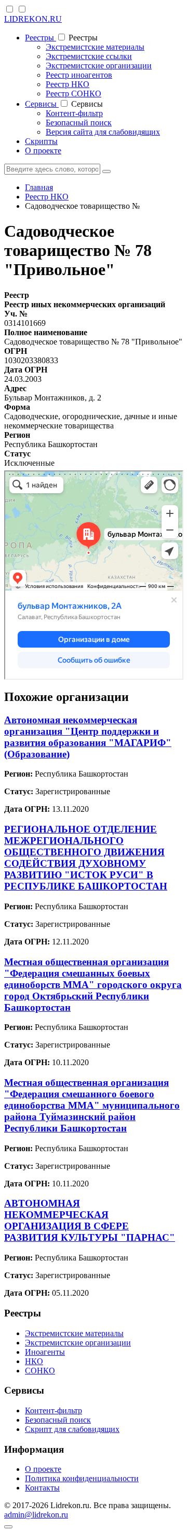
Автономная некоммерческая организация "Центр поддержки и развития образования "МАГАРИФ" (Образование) (87, 737)
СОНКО (40, 1370)
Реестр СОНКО (73, 93)
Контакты (42, 1487)
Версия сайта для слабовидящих (103, 131)
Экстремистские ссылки (89, 56)
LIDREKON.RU (33, 19)
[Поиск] (106, 171)
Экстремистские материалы (95, 46)
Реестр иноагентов (79, 74)
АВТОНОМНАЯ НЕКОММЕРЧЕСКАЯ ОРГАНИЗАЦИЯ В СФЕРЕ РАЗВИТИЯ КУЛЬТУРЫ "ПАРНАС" (89, 1220)
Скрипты (41, 141)
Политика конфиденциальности (82, 1478)
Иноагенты (45, 1352)
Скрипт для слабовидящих (72, 1429)
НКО (34, 1361)
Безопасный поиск (79, 122)
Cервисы (42, 103)
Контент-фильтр (74, 113)
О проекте (43, 150)
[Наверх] (8, 1526)
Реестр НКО (67, 84)
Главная (39, 187)
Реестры (40, 37)
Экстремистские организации (99, 65)
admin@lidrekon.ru (36, 1514)
